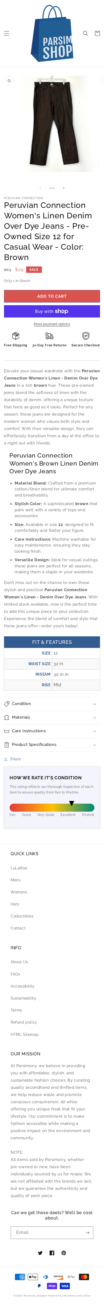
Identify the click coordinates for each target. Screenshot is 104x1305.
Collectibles (22, 916)
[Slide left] (40, 188)
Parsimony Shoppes (35, 1295)
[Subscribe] (87, 1232)
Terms (16, 1010)
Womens (19, 892)
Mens (16, 880)
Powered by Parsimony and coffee (69, 1295)
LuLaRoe (19, 868)
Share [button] (15, 759)
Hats (15, 904)
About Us (19, 962)
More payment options (52, 324)
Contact (18, 928)
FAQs (15, 974)
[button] (7, 33)
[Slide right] (64, 188)
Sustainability (23, 998)
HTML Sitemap (25, 1034)
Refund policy (24, 1022)
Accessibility (23, 986)
